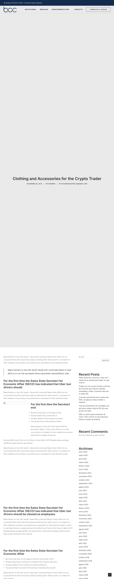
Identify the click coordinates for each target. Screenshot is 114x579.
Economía (51, 184)
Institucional (30, 9)
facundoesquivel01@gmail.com (74, 184)
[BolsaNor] (10, 9)
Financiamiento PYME (60, 9)
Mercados (44, 9)
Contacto (78, 9)
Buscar (81, 357)
